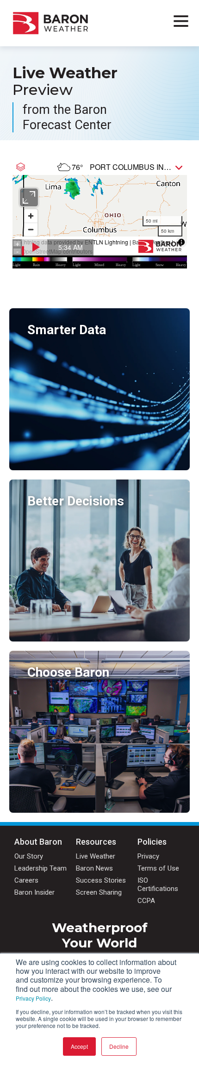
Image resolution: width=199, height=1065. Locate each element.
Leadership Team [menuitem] (40, 868)
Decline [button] (119, 1046)
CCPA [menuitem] (146, 901)
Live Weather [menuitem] (95, 856)
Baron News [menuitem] (94, 868)
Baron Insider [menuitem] (34, 892)
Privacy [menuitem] (148, 856)
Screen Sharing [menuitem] (99, 892)
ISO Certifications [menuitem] (157, 884)
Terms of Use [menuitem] (158, 868)
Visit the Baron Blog (58, 632)
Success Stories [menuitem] (101, 880)
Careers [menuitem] (26, 880)
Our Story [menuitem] (28, 856)
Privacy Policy (33, 998)
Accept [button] (79, 1046)
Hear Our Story (51, 804)
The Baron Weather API (63, 461)
